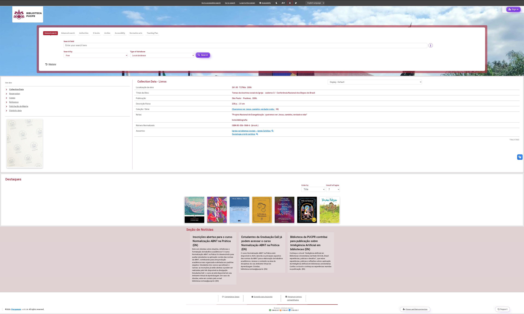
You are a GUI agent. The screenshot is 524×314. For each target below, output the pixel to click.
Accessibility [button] (120, 33)
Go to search (230, 3)
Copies (12, 98)
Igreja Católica (264, 131)
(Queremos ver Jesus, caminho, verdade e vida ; (253, 109)
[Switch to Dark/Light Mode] (276, 3)
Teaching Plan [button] (152, 33)
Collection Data (16, 89)
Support (503, 309)
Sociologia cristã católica (243, 134)
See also (8, 83)
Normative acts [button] (136, 33)
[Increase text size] (283, 3)
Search (204, 55)
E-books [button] (96, 33)
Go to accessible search (211, 3)
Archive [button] (107, 33)
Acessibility (266, 3)
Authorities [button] (83, 33)
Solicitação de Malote (18, 106)
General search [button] (50, 33)
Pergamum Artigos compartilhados (294, 298)
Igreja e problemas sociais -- (244, 131)
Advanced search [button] (68, 33)
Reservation (14, 94)
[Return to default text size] (290, 3)
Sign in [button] (515, 9)
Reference (14, 102)
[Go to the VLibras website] (296, 3)
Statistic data (15, 110)
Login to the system (247, 3)
